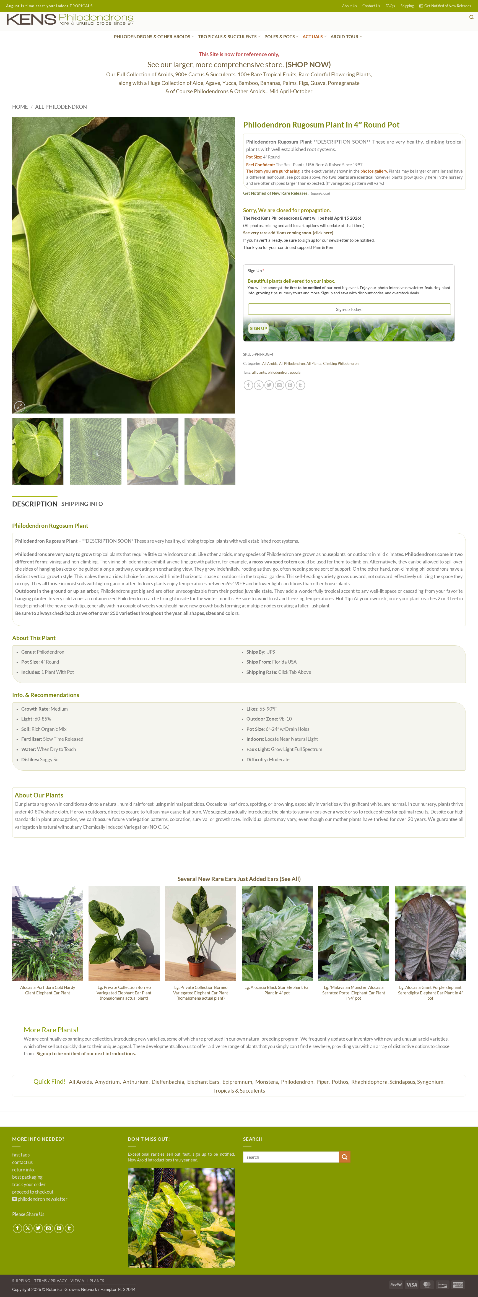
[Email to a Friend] (279, 385)
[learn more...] (181, 1218)
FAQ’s (390, 6)
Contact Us (371, 6)
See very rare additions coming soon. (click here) (288, 232)
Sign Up (256, 270)
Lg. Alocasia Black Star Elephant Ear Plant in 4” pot (277, 990)
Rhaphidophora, (370, 1081)
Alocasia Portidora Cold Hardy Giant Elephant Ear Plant (47, 990)
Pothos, (341, 1081)
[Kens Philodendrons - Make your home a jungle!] (87, 19)
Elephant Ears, (204, 1081)
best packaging (27, 1177)
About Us (349, 6)
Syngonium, (431, 1081)
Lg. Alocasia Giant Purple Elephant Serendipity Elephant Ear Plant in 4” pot (430, 992)
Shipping (407, 6)
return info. (23, 1170)
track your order (29, 1184)
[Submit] (344, 1157)
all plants (259, 372)
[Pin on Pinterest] (290, 385)
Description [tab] (35, 504)
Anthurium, (137, 1081)
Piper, (323, 1081)
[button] (445, 6)
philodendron (278, 372)
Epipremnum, (238, 1081)
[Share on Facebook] (248, 385)
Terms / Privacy (50, 1280)
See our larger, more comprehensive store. (239, 64)
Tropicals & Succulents (239, 1090)
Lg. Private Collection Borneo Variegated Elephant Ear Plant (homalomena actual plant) (124, 992)
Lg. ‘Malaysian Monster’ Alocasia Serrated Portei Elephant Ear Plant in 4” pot (353, 992)
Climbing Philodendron (340, 363)
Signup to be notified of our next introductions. (86, 1053)
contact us (22, 1162)
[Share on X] (258, 385)
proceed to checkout (32, 1192)
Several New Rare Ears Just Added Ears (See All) (239, 878)
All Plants (313, 363)
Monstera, (267, 1081)
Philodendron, (298, 1081)
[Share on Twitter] (269, 385)
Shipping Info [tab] (82, 503)
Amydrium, (108, 1081)
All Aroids (269, 363)
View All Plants (87, 1280)
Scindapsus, (402, 1081)
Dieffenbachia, (169, 1081)
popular (296, 372)
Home (20, 106)
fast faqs (21, 1155)
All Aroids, (81, 1081)
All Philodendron (61, 106)
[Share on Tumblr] (300, 385)
